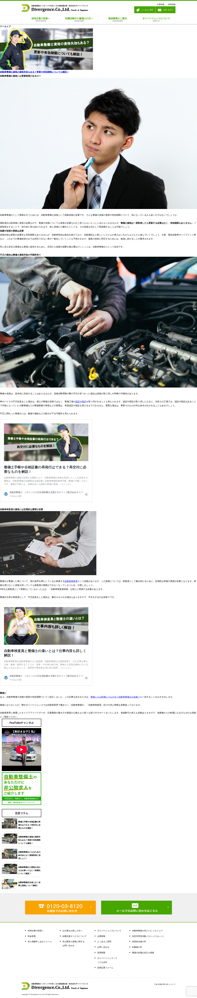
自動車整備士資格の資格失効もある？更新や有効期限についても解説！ (34, 71)
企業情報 (160, 4)
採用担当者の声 (139, 941)
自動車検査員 (71, 581)
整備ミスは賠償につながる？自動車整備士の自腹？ (115, 696)
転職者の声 (137, 947)
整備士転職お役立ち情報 (143, 952)
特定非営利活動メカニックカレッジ (148, 936)
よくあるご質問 (146, 10)
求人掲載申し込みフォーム (40, 941)
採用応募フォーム (105, 967)
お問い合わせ (167, 10)
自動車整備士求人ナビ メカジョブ (147, 930)
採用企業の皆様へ (36, 930)
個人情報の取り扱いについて (165, 984)
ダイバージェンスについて (109, 930)
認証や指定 (80, 401)
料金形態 (32, 936)
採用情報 (171, 4)
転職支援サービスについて (74, 936)
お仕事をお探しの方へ (72, 930)
